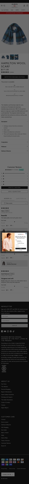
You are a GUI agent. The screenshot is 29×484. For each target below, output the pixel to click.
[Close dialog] (26, 233)
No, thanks (20, 250)
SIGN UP (21, 248)
